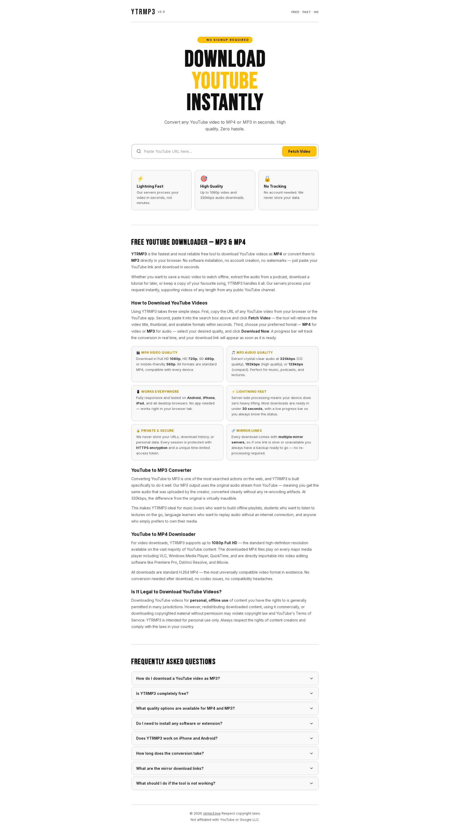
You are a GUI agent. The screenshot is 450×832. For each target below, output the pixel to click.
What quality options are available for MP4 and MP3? (185, 708)
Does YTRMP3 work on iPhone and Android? (176, 738)
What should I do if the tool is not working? (175, 783)
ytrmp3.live (212, 813)
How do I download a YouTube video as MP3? (178, 678)
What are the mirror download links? (169, 768)
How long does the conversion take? (170, 753)
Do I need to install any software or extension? (179, 723)
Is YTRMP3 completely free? (162, 693)
